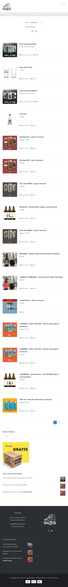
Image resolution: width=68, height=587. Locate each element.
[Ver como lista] (35, 31)
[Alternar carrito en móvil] (61, 4)
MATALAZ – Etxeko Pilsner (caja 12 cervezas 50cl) (38, 207)
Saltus (33, 578)
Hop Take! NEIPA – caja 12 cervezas (33, 183)
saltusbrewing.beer (18, 526)
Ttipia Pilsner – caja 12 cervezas (32, 300)
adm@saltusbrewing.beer (18, 524)
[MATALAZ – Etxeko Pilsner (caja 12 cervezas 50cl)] (10, 213)
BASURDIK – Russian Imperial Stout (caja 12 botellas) (39, 254)
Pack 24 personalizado (28, 91)
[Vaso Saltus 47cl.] (10, 73)
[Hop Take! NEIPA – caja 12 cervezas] (10, 189)
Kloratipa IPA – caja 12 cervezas (31, 160)
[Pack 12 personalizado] (10, 50)
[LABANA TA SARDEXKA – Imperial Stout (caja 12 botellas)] (10, 283)
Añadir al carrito (25, 78)
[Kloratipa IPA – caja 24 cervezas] (10, 143)
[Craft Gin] (10, 120)
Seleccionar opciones (26, 55)
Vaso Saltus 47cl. (26, 67)
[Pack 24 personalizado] (10, 96)
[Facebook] (49, 530)
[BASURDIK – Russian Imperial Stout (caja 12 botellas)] (10, 259)
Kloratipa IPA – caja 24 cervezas (32, 137)
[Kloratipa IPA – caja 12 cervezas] (10, 166)
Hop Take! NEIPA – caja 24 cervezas (33, 230)
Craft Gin (23, 114)
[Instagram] (51, 530)
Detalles (36, 55)
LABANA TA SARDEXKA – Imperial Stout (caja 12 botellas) (41, 277)
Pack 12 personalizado (28, 44)
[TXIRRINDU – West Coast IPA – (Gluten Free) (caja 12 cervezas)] (10, 355)
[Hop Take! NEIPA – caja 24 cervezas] (10, 236)
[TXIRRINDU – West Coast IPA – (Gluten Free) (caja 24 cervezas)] (10, 329)
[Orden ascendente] (42, 22)
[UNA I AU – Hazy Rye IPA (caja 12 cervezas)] (10, 405)
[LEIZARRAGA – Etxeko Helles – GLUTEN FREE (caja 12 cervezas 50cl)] (10, 380)
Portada (32, 14)
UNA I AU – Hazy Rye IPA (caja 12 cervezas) (36, 399)
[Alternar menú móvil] (64, 4)
